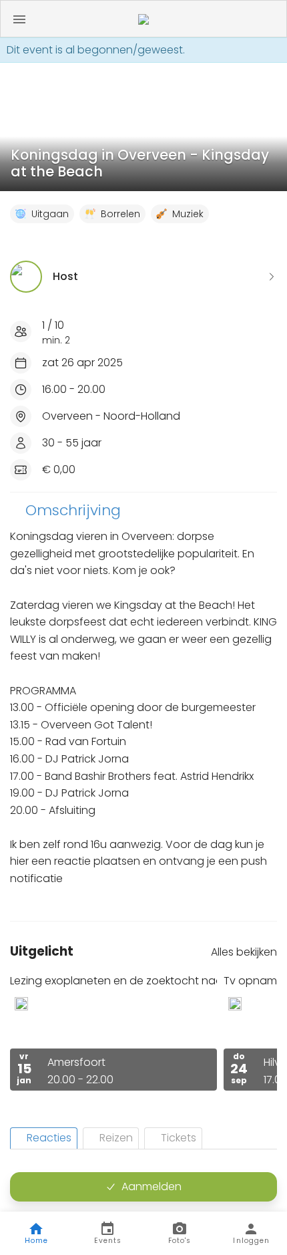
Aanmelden (151, 1186)
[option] (113, 1032)
